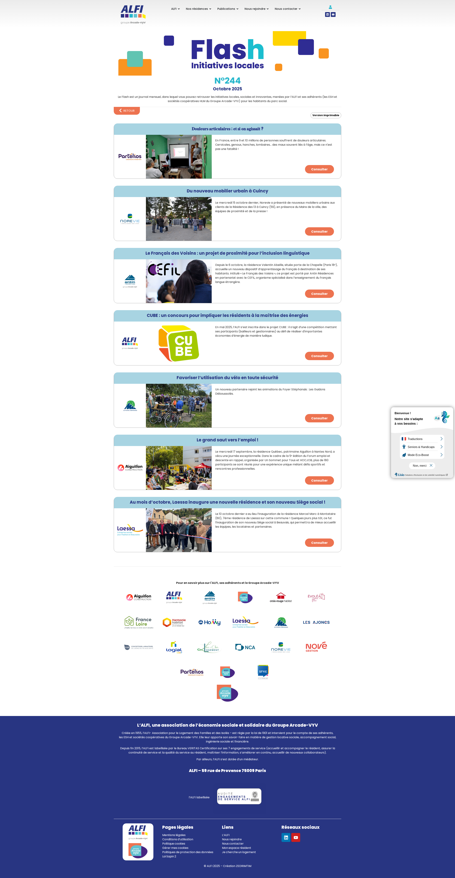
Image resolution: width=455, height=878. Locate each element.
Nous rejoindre (232, 839)
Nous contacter (233, 844)
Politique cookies (173, 844)
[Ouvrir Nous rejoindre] (267, 9)
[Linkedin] (327, 14)
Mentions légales (174, 835)
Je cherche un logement (239, 852)
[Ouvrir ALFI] (178, 9)
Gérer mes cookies (175, 848)
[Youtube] (333, 14)
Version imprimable (325, 115)
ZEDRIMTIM (243, 866)
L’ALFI (225, 835)
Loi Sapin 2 (169, 856)
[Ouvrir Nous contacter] (299, 9)
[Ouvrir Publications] (237, 9)
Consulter (319, 169)
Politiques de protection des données (187, 852)
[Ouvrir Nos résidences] (210, 9)
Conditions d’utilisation (177, 839)
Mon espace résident (236, 848)
